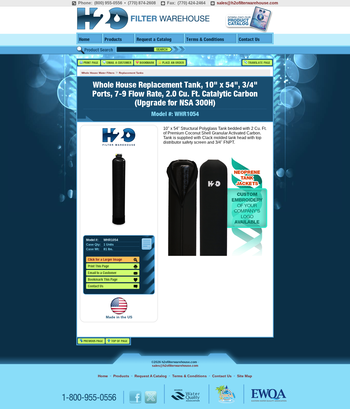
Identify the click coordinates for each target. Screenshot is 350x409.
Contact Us (249, 39)
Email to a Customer (102, 273)
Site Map (244, 376)
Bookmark (146, 63)
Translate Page (258, 63)
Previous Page (93, 341)
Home (84, 39)
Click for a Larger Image (105, 259)
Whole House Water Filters (98, 72)
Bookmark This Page (102, 279)
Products (113, 39)
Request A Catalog (151, 376)
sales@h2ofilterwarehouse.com (247, 3)
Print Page (90, 63)
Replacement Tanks (131, 72)
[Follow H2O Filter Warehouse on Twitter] (150, 398)
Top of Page (119, 341)
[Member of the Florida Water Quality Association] (219, 398)
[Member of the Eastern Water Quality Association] (263, 398)
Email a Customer (118, 63)
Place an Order (172, 63)
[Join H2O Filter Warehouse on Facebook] (130, 398)
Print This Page (98, 266)
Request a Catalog (154, 39)
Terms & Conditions (205, 39)
